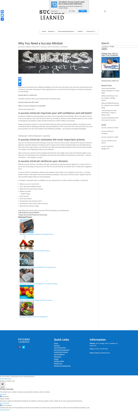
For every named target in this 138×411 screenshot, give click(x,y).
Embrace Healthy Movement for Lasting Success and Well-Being (110, 105)
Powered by (53, 11)
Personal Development (66, 31)
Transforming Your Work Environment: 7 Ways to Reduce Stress (109, 113)
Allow (82, 11)
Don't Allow (72, 11)
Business (51, 31)
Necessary (5, 396)
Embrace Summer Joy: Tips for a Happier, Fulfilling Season (109, 98)
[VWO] (58, 11)
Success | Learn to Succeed (49, 47)
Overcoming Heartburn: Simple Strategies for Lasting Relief (110, 90)
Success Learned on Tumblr (109, 137)
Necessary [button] (3, 394)
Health (80, 31)
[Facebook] (55, 78)
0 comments (64, 47)
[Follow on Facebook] (19, 11)
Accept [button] (2, 379)
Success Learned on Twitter (109, 128)
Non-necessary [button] (4, 403)
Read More (8, 379)
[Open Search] (105, 11)
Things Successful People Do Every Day (32, 215)
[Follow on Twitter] (23, 11)
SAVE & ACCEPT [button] (5, 410)
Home (44, 31)
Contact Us (90, 31)
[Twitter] (55, 81)
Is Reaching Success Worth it (28, 212)
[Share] (55, 84)
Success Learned (25, 47)
